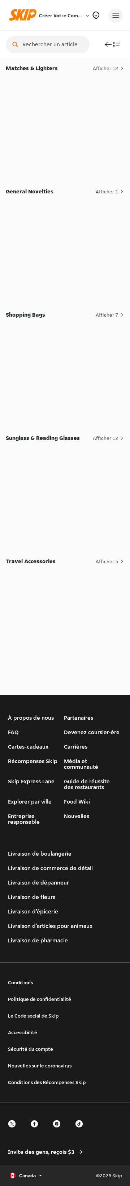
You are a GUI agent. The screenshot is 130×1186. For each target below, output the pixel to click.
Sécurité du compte (30, 1049)
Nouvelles (76, 816)
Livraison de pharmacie (38, 940)
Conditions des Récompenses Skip (47, 1082)
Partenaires (78, 718)
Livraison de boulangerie (40, 853)
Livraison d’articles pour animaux (50, 926)
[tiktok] (81, 1130)
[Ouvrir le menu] (115, 15)
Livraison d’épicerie (33, 911)
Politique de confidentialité (39, 999)
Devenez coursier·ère (92, 732)
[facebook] (36, 1130)
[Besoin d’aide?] (96, 15)
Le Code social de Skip (33, 1015)
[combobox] (53, 44)
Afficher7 (107, 315)
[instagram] (59, 1130)
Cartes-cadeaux (28, 746)
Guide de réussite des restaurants (87, 784)
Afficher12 (105, 68)
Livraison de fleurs (31, 897)
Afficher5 (107, 561)
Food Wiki (77, 801)
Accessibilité (22, 1032)
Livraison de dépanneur (38, 882)
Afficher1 (107, 191)
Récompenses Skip (32, 761)
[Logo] (24, 15)
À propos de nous (31, 718)
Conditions (20, 982)
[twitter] (14, 1130)
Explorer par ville (30, 801)
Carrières (75, 746)
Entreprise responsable (24, 819)
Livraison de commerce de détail (50, 868)
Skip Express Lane (31, 781)
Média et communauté (81, 764)
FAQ (13, 732)
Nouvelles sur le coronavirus (40, 1065)
